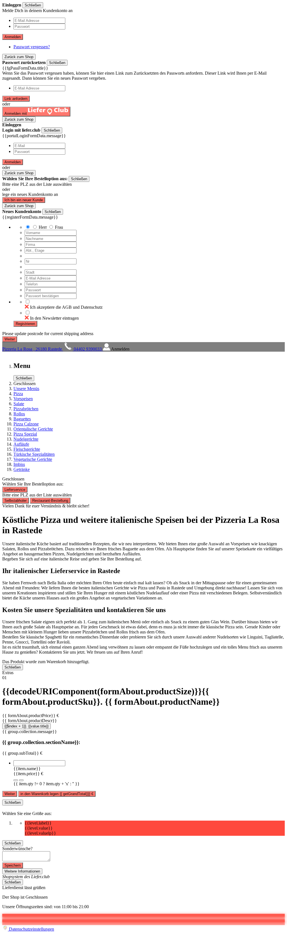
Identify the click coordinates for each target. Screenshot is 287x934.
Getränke (21, 469)
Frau (59, 227)
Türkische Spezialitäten (34, 454)
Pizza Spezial (25, 434)
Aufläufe (21, 444)
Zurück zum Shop (18, 57)
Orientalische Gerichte (33, 429)
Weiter (9, 794)
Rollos (19, 413)
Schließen (33, 5)
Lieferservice (14, 489)
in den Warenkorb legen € (56, 794)
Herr (43, 227)
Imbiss (19, 464)
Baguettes (22, 418)
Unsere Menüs (26, 388)
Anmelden (12, 37)
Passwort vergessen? (31, 46)
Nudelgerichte (25, 439)
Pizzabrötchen (25, 408)
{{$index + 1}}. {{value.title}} (26, 726)
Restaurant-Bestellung (50, 500)
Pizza (18, 393)
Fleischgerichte (26, 449)
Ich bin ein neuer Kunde (23, 200)
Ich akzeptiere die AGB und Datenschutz (66, 307)
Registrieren (25, 324)
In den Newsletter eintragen (54, 318)
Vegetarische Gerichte (32, 459)
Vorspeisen (23, 398)
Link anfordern (15, 99)
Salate (18, 403)
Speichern (12, 865)
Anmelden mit (16, 113)
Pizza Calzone (26, 424)
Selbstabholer (15, 500)
